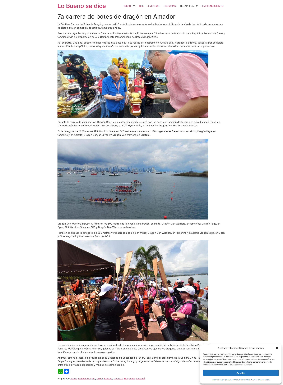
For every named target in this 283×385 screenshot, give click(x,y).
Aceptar (241, 373)
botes (73, 378)
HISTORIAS (170, 5)
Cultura (108, 378)
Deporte (118, 378)
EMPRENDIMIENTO (212, 5)
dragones (129, 378)
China (100, 378)
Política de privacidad (222, 380)
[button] (277, 348)
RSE (141, 5)
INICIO (127, 5)
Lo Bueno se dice (81, 5)
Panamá (140, 378)
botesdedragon (86, 378)
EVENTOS (153, 5)
